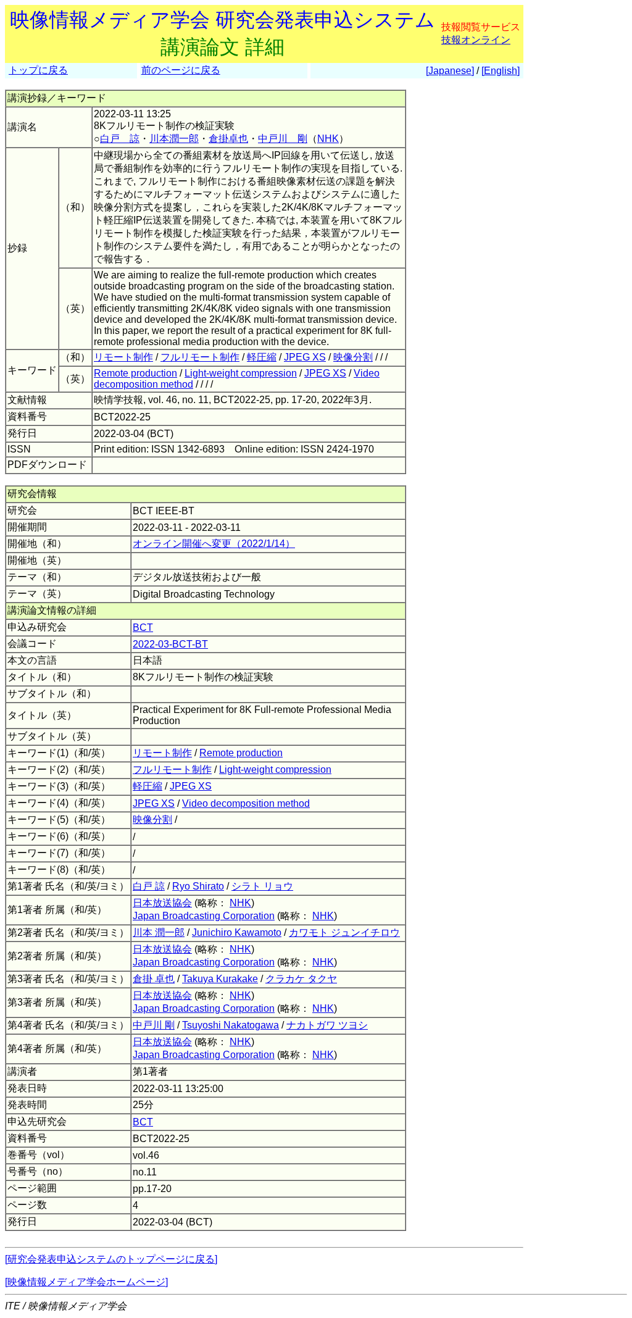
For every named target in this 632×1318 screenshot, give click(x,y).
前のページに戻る (180, 70)
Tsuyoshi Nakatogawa (230, 1025)
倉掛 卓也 (154, 979)
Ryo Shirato (198, 886)
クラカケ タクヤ (301, 979)
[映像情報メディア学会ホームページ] (86, 1282)
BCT (143, 627)
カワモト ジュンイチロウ (344, 932)
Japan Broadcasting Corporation (204, 916)
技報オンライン (475, 40)
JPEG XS (305, 357)
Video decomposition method (246, 803)
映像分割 (353, 357)
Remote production (135, 373)
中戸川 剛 (282, 138)
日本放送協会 (162, 903)
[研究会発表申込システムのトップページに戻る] (111, 1259)
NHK (328, 138)
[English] (500, 70)
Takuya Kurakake (220, 979)
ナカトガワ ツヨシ (327, 1025)
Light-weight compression (241, 373)
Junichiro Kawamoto (236, 932)
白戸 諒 (119, 138)
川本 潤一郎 (159, 932)
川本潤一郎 (174, 138)
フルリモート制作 (199, 357)
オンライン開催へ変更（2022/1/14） (214, 543)
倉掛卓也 (228, 138)
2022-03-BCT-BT (170, 644)
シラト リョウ (262, 886)
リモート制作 (123, 357)
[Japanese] (450, 70)
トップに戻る (38, 70)
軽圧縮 (261, 357)
